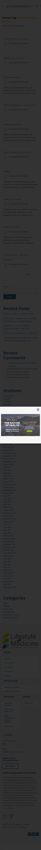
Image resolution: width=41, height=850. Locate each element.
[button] (38, 409)
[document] (20, 425)
